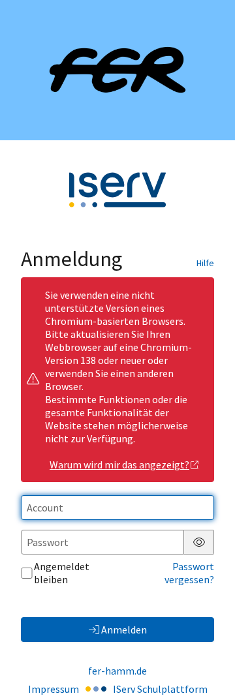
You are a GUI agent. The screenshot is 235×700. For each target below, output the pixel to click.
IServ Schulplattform (160, 688)
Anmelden (124, 629)
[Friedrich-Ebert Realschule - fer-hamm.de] (117, 70)
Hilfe (205, 263)
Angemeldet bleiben (61, 573)
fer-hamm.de (117, 670)
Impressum (53, 688)
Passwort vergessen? (189, 573)
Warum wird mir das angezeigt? (119, 464)
